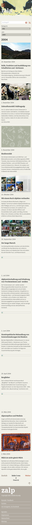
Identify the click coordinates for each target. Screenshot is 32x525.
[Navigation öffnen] (3, 5)
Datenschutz (5, 518)
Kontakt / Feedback (7, 500)
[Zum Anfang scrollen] (29, 483)
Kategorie (4, 26)
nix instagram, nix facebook (10, 506)
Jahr (2, 32)
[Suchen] (30, 23)
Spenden (4, 512)
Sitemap (4, 521)
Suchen (3, 503)
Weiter (28, 476)
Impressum (5, 515)
